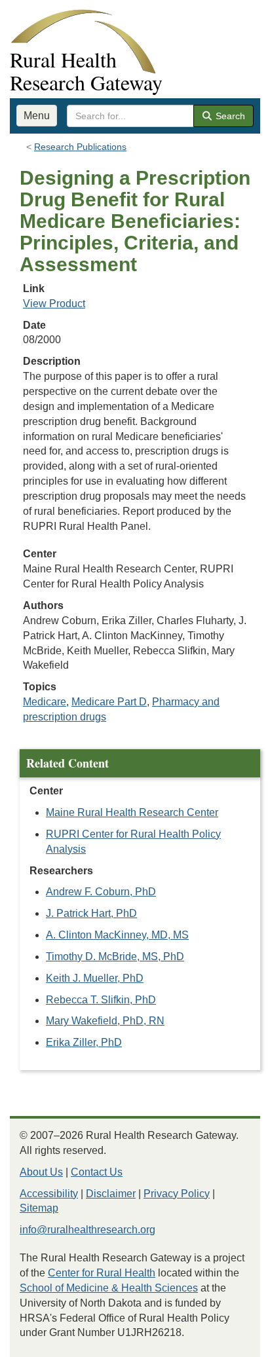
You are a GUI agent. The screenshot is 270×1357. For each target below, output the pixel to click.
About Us (41, 1172)
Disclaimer (111, 1193)
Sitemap (39, 1208)
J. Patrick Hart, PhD (91, 913)
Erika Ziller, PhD (84, 1042)
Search (229, 116)
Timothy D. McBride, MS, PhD (115, 956)
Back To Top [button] (228, 1341)
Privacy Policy (177, 1193)
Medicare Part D (109, 701)
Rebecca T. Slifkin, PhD (101, 999)
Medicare (44, 701)
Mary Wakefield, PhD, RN (105, 1020)
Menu (37, 115)
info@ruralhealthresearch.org (87, 1229)
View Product (54, 303)
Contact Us (97, 1172)
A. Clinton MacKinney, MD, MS (117, 934)
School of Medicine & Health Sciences (109, 1287)
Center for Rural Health (101, 1272)
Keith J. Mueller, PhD (95, 978)
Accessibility (49, 1193)
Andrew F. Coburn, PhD (101, 891)
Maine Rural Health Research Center (132, 812)
